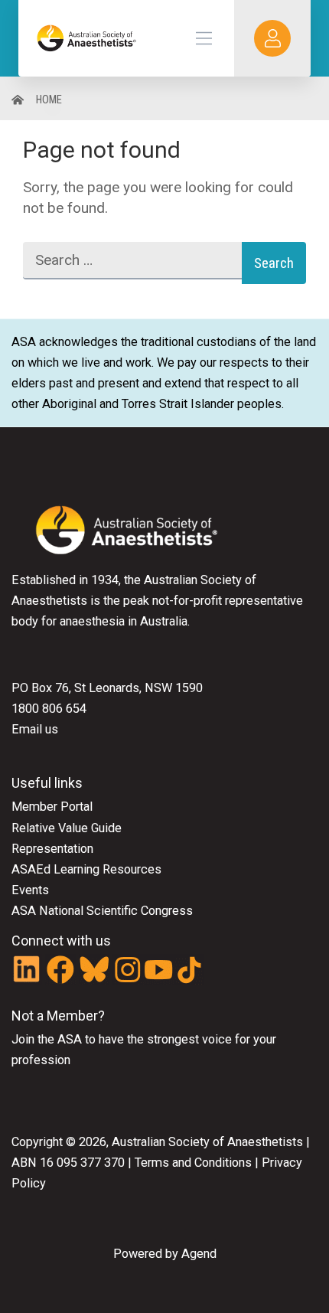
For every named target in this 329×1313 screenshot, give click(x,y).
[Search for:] (132, 263)
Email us (34, 729)
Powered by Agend (165, 1253)
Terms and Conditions (192, 1162)
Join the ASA (46, 1039)
